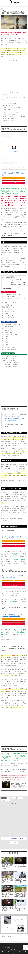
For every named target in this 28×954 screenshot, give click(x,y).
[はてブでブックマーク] (23, 594)
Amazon (13, 178)
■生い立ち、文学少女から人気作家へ (12, 107)
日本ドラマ (20, 798)
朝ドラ (8, 800)
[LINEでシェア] (5, 598)
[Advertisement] (14, 75)
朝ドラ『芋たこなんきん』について (11, 94)
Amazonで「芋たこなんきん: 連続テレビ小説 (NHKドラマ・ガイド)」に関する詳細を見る (13, 173)
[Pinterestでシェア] (11, 598)
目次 (12, 92)
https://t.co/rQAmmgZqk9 (11, 418)
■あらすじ (6, 101)
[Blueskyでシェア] (17, 590)
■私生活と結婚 (7, 109)
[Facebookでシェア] (5, 594)
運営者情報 (7, 947)
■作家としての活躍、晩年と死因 (11, 112)
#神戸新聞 (20, 418)
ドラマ (4, 798)
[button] (25, 481)
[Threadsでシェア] (11, 594)
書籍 (4, 800)
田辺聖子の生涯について (8, 105)
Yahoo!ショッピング (13, 182)
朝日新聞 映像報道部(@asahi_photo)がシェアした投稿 (14, 167)
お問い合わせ (14, 949)
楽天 (13, 180)
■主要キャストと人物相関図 (10, 103)
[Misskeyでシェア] (23, 590)
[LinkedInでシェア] (17, 598)
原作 (9, 798)
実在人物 (14, 798)
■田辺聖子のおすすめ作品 (9, 114)
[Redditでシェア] (17, 594)
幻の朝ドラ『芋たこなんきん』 (10, 120)
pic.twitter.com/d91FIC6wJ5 (15, 420)
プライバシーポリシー (21, 947)
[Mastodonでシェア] (11, 590)
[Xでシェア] (5, 590)
